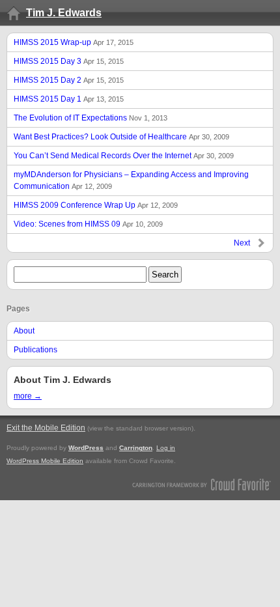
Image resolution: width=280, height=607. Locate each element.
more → (28, 396)
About (24, 330)
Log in (165, 447)
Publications (35, 349)
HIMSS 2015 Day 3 (69, 61)
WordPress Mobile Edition (45, 460)
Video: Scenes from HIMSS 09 (88, 224)
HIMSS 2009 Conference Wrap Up (96, 205)
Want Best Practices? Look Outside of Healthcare (121, 136)
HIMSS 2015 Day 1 (69, 99)
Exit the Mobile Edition (46, 427)
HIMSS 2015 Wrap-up (73, 42)
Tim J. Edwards (64, 12)
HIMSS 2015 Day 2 (69, 80)
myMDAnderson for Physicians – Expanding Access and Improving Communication (131, 180)
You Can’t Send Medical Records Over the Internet (124, 155)
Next (242, 242)
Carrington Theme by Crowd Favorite (201, 484)
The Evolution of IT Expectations (90, 117)
